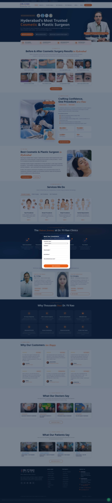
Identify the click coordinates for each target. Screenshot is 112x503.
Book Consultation (56, 266)
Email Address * (47, 254)
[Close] (68, 236)
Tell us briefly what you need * (49, 258)
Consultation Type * (47, 241)
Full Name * (46, 245)
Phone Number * (47, 250)
